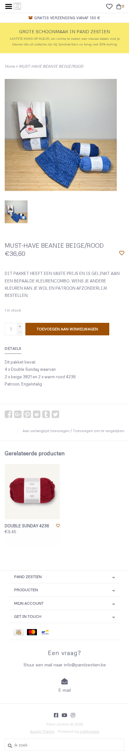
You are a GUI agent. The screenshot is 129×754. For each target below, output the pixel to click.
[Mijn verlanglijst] (109, 5)
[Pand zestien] (17, 5)
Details (13, 348)
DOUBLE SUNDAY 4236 (27, 525)
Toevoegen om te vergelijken (98, 430)
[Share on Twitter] (55, 414)
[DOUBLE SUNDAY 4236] (32, 491)
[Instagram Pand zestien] (73, 715)
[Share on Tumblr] (46, 414)
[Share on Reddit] (36, 414)
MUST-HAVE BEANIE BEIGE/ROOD (51, 66)
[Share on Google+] (18, 414)
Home (10, 66)
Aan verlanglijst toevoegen (46, 430)
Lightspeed (89, 731)
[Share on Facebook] (8, 414)
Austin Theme (42, 731)
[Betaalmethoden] (20, 631)
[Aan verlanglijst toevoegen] (121, 253)
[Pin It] (27, 414)
